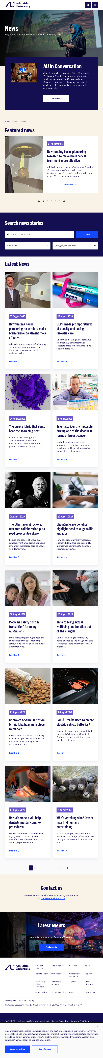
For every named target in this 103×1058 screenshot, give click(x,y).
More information (45, 1049)
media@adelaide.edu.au (53, 898)
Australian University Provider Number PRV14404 (27, 1005)
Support (88, 974)
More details (69, 184)
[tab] (43, 201)
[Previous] (38, 201)
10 (67, 868)
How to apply (41, 974)
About (87, 966)
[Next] (64, 201)
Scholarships (41, 992)
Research (73, 966)
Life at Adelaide (58, 966)
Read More (13, 361)
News (71, 992)
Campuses (56, 974)
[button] (97, 1026)
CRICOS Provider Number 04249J (67, 1005)
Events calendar (51, 947)
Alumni (72, 982)
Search (87, 234)
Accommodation (58, 992)
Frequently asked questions (40, 984)
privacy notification (76, 1034)
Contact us (90, 992)
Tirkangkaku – (19, 1001)
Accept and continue (17, 1049)
